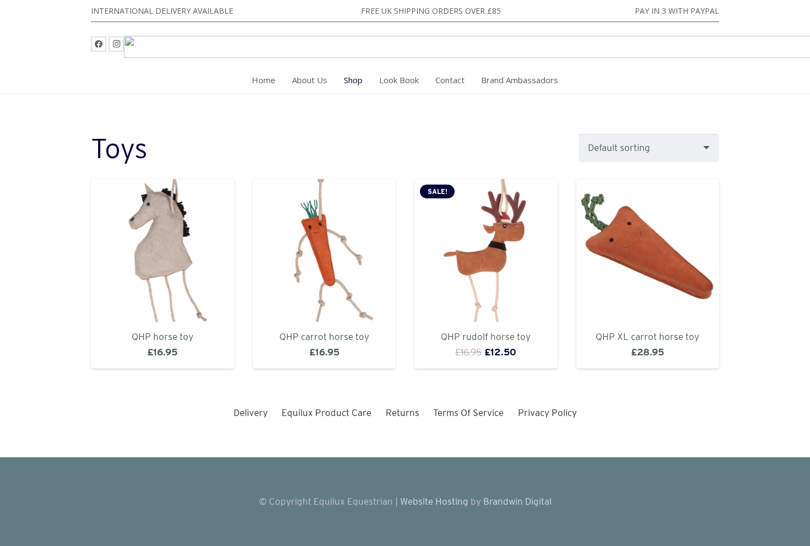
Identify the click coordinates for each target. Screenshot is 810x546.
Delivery (251, 412)
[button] (368, 80)
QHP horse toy (162, 336)
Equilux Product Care (326, 412)
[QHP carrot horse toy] (324, 250)
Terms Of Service (468, 412)
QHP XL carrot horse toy (647, 336)
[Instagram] (116, 44)
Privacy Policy (547, 412)
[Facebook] (98, 44)
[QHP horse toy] (162, 250)
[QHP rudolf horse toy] (486, 250)
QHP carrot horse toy (324, 336)
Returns (402, 412)
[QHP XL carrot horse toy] (648, 250)
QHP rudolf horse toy (486, 336)
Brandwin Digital (516, 501)
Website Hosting (434, 501)
